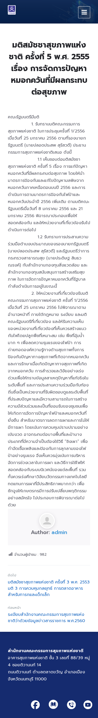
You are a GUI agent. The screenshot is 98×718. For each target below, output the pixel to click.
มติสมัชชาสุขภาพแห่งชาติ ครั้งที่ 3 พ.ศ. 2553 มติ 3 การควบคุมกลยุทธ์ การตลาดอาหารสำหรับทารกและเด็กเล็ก (49, 588)
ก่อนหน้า (14, 607)
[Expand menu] (84, 12)
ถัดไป (12, 575)
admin (59, 532)
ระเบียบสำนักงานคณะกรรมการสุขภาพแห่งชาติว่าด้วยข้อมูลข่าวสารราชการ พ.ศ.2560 (46, 617)
